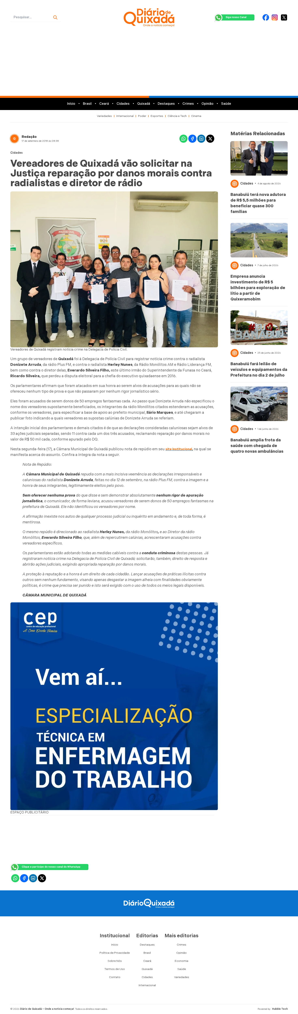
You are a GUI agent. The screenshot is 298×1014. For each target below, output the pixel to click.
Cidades (123, 104)
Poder (142, 116)
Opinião (207, 104)
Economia (181, 961)
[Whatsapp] (183, 139)
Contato (114, 977)
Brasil (87, 104)
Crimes (188, 104)
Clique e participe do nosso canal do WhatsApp (51, 866)
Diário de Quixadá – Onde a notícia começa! (47, 1009)
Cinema (196, 116)
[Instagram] (275, 17)
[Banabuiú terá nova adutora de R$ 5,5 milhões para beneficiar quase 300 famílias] (259, 158)
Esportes (157, 116)
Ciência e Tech (177, 116)
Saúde (226, 104)
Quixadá (143, 104)
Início (71, 104)
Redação (29, 137)
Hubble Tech (280, 1009)
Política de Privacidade (115, 953)
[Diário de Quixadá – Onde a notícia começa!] (149, 17)
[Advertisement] (149, 65)
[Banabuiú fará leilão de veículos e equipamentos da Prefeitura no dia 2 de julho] (259, 327)
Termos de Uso (114, 969)
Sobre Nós (115, 961)
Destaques (166, 104)
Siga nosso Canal (236, 17)
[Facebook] (266, 17)
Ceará (104, 104)
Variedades (104, 116)
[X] (284, 17)
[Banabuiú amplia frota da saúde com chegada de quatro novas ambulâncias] (259, 404)
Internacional (125, 116)
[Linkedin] (201, 139)
